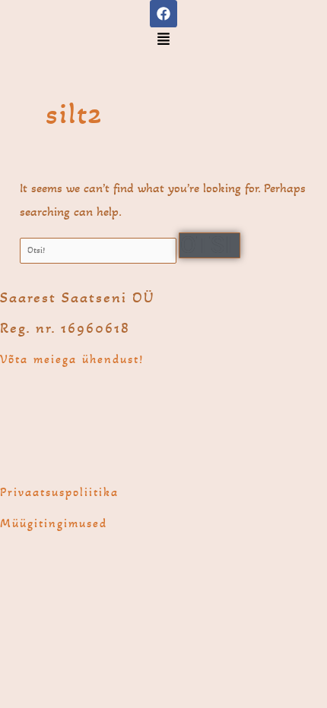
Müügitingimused (53, 523)
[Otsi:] (99, 250)
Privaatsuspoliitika (59, 492)
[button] (164, 40)
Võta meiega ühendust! (72, 359)
